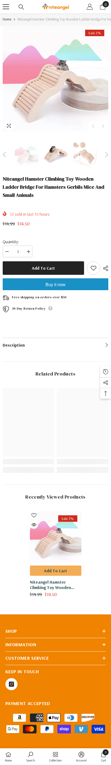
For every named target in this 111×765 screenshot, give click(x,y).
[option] (55, 78)
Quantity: (11, 241)
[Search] (21, 7)
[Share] (104, 268)
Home (7, 19)
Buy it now (55, 284)
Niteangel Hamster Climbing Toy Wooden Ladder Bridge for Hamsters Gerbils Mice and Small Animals (55, 584)
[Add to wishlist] (93, 268)
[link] (28, 461)
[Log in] (90, 7)
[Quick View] (34, 525)
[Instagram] (11, 684)
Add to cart (43, 268)
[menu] (6, 7)
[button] (93, 126)
